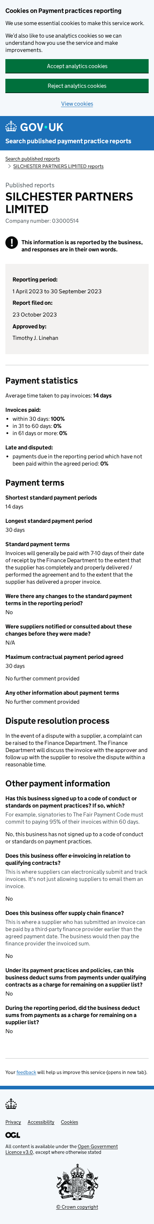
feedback (26, 1072)
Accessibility (41, 1122)
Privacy (13, 1122)
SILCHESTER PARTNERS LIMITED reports (58, 166)
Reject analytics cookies (77, 85)
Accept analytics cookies (77, 66)
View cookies (77, 103)
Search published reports (32, 158)
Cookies (69, 1122)
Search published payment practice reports (68, 141)
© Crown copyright (77, 1207)
